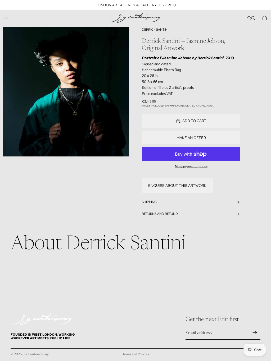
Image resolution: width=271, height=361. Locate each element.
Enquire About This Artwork (177, 185)
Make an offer (191, 137)
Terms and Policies (136, 354)
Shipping (149, 202)
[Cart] (264, 18)
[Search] (249, 18)
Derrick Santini (155, 29)
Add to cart (194, 120)
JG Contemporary (35, 354)
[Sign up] (254, 332)
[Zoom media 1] (66, 91)
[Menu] (6, 18)
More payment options (191, 166)
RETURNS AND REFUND (160, 214)
